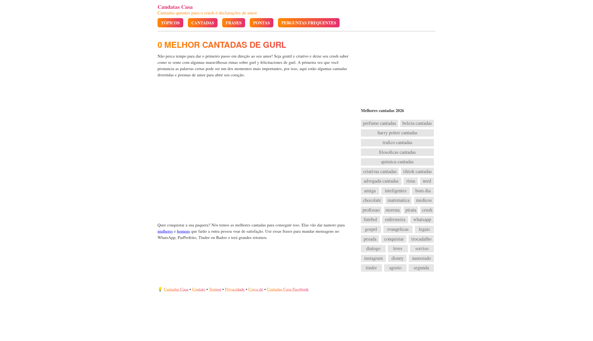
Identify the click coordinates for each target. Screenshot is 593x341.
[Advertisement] (256, 117)
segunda (421, 267)
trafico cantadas (397, 142)
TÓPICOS (170, 22)
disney (397, 258)
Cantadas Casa (176, 289)
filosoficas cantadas (397, 152)
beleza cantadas (417, 123)
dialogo (373, 248)
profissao (371, 210)
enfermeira (395, 219)
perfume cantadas (379, 123)
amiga (370, 190)
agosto (395, 267)
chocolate (372, 200)
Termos (215, 289)
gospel (371, 229)
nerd (427, 181)
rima (410, 181)
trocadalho (421, 239)
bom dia (423, 190)
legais (424, 229)
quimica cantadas (397, 161)
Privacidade (235, 289)
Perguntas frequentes (308, 22)
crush (427, 210)
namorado (421, 258)
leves (397, 248)
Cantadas (202, 22)
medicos (424, 200)
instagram (373, 258)
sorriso (422, 248)
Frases (234, 22)
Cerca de (255, 289)
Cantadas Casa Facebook (288, 289)
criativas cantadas (380, 171)
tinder (371, 267)
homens (183, 231)
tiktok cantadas (417, 171)
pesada (370, 239)
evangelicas (398, 229)
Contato (198, 289)
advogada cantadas (381, 181)
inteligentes (396, 190)
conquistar (394, 239)
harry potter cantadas (397, 132)
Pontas (261, 22)
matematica (399, 200)
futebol (370, 219)
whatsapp (422, 219)
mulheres (165, 231)
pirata (410, 210)
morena (392, 210)
